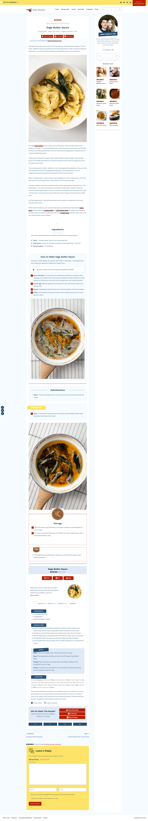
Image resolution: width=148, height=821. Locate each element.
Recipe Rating (34, 759)
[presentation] (101, 72)
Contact (45, 818)
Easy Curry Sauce (101, 125)
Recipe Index (65, 9)
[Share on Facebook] (50, 724)
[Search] (117, 56)
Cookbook (89, 9)
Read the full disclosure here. (55, 40)
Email (61, 789)
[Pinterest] (127, 2)
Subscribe (81, 9)
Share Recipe (73, 717)
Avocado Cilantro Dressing (34, 735)
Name (32, 789)
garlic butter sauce (62, 210)
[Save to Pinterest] (35, 724)
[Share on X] (65, 724)
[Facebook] (124, 2)
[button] (54, 20)
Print (47, 578)
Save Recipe (69, 36)
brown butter (39, 146)
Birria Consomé (114, 125)
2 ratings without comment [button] (52, 744)
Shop (96, 9)
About (73, 9)
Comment (32, 762)
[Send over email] (80, 724)
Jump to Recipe (48, 36)
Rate (69, 578)
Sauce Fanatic (43, 31)
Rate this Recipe (73, 710)
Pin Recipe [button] (59, 36)
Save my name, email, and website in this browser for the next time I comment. (52, 794)
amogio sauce (64, 213)
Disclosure (14, 818)
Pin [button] (58, 578)
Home (57, 9)
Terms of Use (6, 818)
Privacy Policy (37, 818)
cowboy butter (48, 210)
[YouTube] (130, 2)
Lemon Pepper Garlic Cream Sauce (78, 735)
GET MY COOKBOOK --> (11, 2)
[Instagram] (121, 2)
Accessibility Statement (25, 818)
